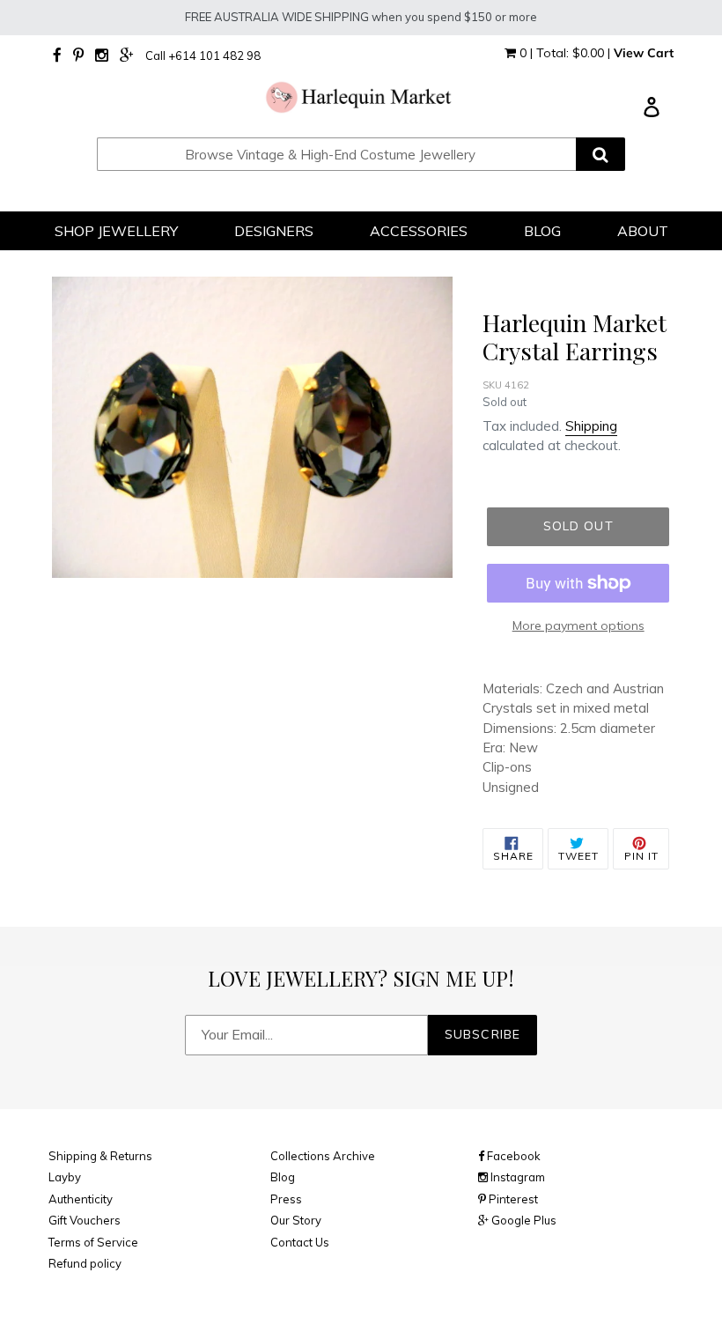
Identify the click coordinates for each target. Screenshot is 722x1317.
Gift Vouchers (84, 1220)
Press (286, 1199)
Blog (282, 1177)
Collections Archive (322, 1156)
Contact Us (299, 1242)
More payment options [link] (578, 625)
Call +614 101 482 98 (203, 55)
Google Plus (522, 1220)
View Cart (644, 53)
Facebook (512, 1156)
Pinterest (512, 1199)
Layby (64, 1177)
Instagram (516, 1177)
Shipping (591, 426)
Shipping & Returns (100, 1156)
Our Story (295, 1220)
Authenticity (80, 1199)
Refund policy (85, 1263)
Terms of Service (93, 1242)
